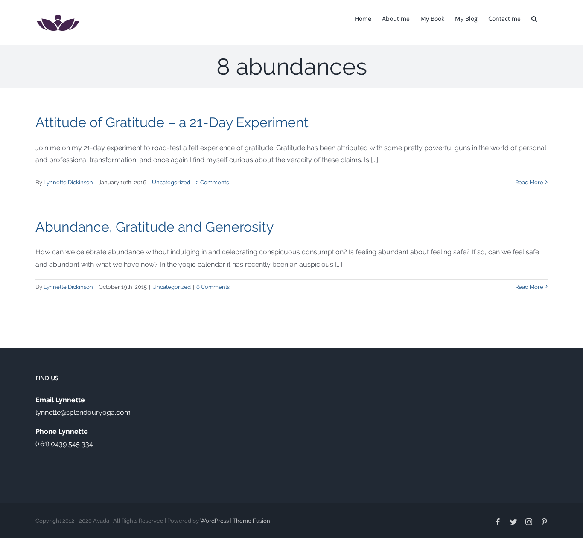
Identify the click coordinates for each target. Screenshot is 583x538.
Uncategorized (171, 182)
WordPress (214, 521)
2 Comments (212, 182)
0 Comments (213, 287)
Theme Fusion (251, 521)
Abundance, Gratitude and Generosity (154, 227)
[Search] (534, 18)
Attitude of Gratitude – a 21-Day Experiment (172, 122)
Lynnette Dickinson (68, 182)
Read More (529, 182)
